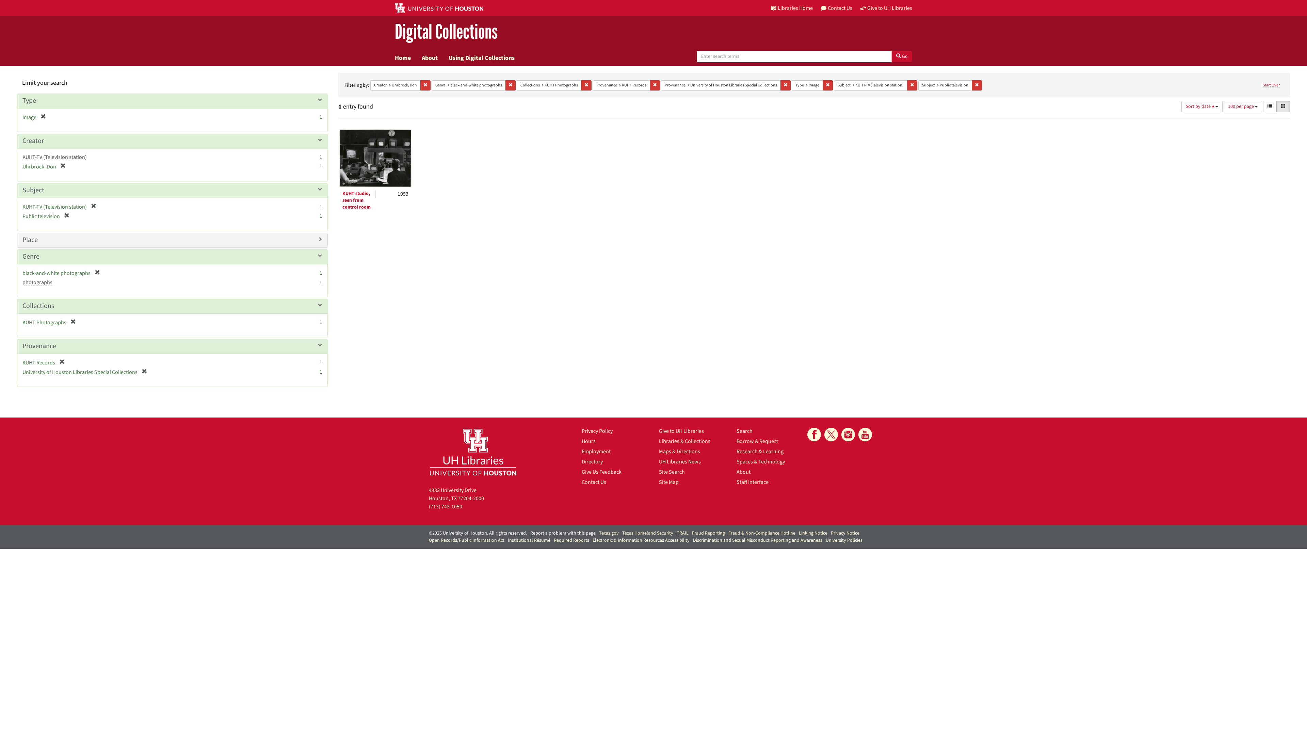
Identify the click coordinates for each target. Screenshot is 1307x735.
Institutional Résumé (529, 540)
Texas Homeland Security (647, 533)
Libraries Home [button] (795, 8)
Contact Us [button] (840, 8)
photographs (37, 282)
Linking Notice (813, 533)
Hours (589, 441)
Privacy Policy (597, 431)
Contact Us (594, 482)
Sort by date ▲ (1200, 106)
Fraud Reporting (708, 533)
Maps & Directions (679, 451)
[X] (831, 434)
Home (403, 57)
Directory (592, 462)
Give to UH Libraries (681, 431)
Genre (30, 256)
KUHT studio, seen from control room (356, 200)
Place (30, 240)
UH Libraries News (680, 462)
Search (745, 431)
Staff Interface (753, 482)
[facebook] (814, 434)
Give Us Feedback (602, 472)
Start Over (1271, 85)
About (430, 57)
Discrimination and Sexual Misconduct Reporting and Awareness (757, 540)
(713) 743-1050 (445, 506)
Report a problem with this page (563, 533)
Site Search (672, 472)
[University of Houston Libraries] (473, 452)
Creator (33, 141)
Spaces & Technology (761, 462)
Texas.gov (609, 533)
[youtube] (865, 434)
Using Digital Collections (482, 57)
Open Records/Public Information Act (466, 540)
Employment (596, 451)
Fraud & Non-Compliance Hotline (761, 533)
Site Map (669, 482)
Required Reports (571, 540)
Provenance (39, 346)
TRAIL (683, 533)
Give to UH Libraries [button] (889, 8)
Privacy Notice (845, 533)
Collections (38, 306)
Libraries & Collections (684, 441)
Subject (33, 190)
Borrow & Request (757, 441)
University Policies (844, 540)
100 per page (1241, 106)
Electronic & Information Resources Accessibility (641, 540)
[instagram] (848, 434)
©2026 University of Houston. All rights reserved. (478, 533)
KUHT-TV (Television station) (54, 157)
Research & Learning (760, 451)
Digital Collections (446, 32)
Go (904, 56)
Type (29, 100)
